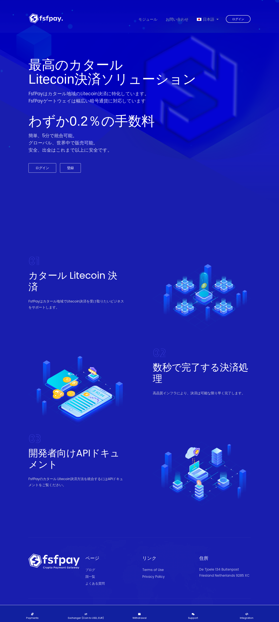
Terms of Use (153, 570)
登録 (70, 167)
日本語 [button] (208, 19)
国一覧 (90, 576)
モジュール (147, 19)
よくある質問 (95, 583)
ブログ (90, 570)
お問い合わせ (177, 19)
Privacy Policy (153, 576)
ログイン (238, 19)
